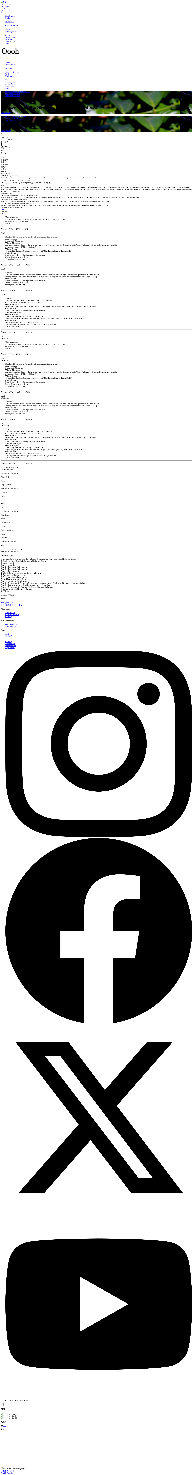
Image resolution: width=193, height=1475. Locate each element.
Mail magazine (10, 32)
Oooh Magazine (11, 624)
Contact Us (9, 636)
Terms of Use (10, 37)
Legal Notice (10, 41)
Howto (7, 30)
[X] (98, 1210)
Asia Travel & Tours (12, 94)
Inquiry (7, 43)
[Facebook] (98, 1023)
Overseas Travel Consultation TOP (17, 92)
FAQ (7, 28)
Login (7, 18)
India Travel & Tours (12, 96)
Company (8, 35)
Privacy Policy (10, 39)
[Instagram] (98, 836)
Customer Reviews (12, 26)
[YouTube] (98, 1397)
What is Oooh (10, 613)
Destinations (9, 22)
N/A (4, 1426)
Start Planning (10, 16)
